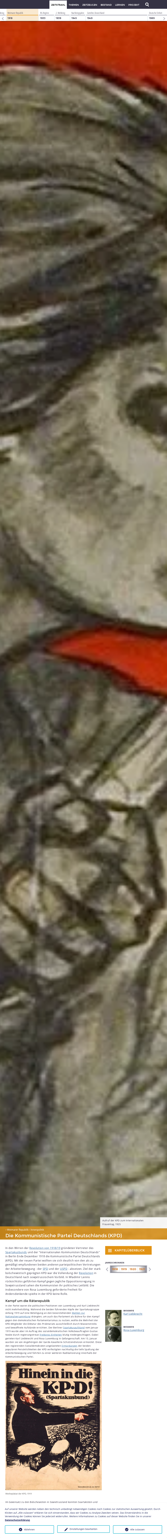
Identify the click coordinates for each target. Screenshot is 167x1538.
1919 (124, 1269)
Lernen (120, 5)
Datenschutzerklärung (17, 1520)
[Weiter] (164, 15)
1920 (133, 1269)
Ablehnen (29, 1529)
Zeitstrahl (58, 5)
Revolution (86, 1273)
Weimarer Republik (18, 1229)
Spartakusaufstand (74, 1327)
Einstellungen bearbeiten (83, 1529)
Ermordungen (69, 1345)
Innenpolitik (37, 1229)
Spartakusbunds (16, 1252)
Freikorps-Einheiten (51, 1334)
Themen (74, 5)
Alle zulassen (137, 1529)
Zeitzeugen (89, 5)
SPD (45, 1269)
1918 (115, 1269)
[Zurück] (2, 15)
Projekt (133, 5)
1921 (142, 1269)
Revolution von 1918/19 (44, 1248)
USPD (63, 1269)
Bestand (106, 5)
